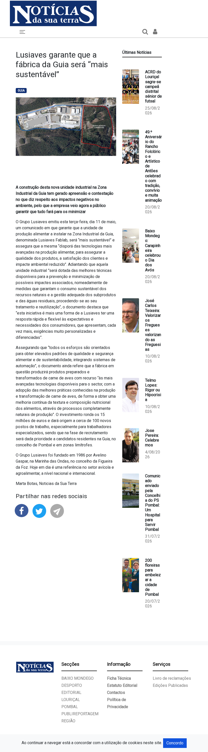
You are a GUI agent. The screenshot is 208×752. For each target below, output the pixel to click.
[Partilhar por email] (57, 510)
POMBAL (69, 706)
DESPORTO (71, 685)
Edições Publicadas (170, 685)
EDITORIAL (71, 692)
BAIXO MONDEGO (77, 678)
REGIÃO (68, 721)
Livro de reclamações (172, 678)
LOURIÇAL (70, 699)
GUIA (21, 90)
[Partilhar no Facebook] (21, 510)
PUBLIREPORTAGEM (79, 713)
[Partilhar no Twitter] (39, 510)
